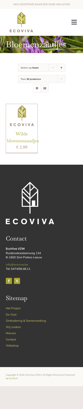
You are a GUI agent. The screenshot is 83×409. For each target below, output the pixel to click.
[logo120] (21, 12)
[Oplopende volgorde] (61, 68)
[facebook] (9, 281)
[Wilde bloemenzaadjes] (21, 106)
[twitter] (17, 281)
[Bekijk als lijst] (44, 88)
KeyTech (13, 378)
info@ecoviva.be (17, 264)
